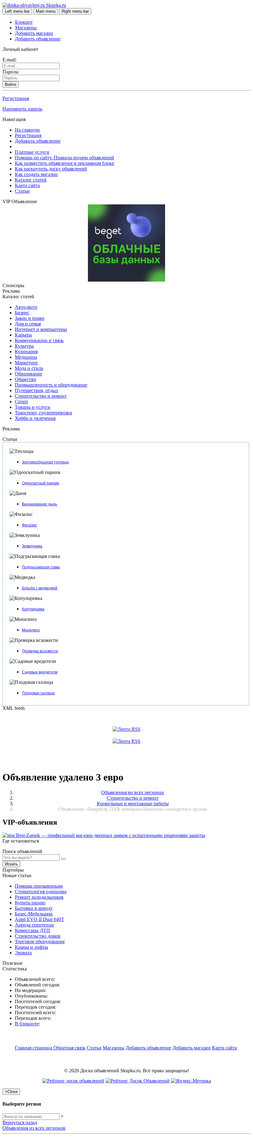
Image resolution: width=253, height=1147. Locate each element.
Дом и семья (28, 323)
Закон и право (29, 318)
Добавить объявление (37, 38)
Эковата (23, 952)
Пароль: (10, 71)
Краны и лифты (31, 947)
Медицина (26, 357)
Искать (11, 864)
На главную (27, 129)
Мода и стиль (29, 368)
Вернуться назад (19, 1122)
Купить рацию (30, 902)
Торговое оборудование (40, 941)
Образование (28, 373)
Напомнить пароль (22, 108)
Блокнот (24, 22)
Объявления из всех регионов (33, 1128)
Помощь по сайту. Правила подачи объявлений (64, 157)
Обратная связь (69, 1047)
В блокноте (27, 1023)
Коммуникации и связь (39, 340)
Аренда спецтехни (34, 924)
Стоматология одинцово (41, 891)
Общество (25, 379)
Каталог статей (31, 179)
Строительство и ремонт (41, 396)
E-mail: (9, 59)
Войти (10, 84)
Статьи (22, 191)
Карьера (23, 334)
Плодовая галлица (38, 693)
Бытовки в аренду (34, 908)
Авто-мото (26, 307)
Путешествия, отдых (36, 390)
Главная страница (34, 1047)
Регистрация (15, 98)
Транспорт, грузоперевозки (43, 412)
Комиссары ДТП (32, 930)
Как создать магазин (36, 174)
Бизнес (22, 312)
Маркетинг (26, 362)
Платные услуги (32, 152)
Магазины (26, 27)
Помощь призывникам (39, 886)
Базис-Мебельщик (34, 913)
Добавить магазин (34, 33)
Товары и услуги (32, 407)
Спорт (21, 401)
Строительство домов (37, 936)
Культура (24, 346)
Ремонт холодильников (39, 897)
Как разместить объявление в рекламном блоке (64, 163)
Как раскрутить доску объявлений (51, 168)
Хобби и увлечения (35, 418)
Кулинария (26, 351)
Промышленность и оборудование (51, 384)
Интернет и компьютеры (41, 329)
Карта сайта (27, 185)
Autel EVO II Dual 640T (39, 919)
